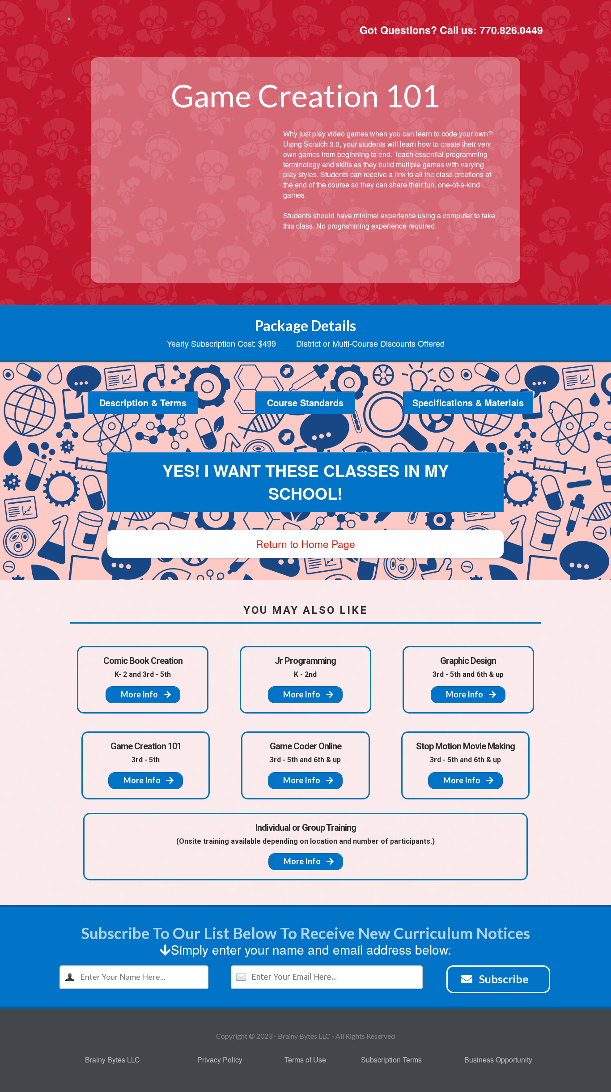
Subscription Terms (391, 1059)
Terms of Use (305, 1059)
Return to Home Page (305, 543)
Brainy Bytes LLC (112, 1059)
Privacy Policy (219, 1059)
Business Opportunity (498, 1059)
